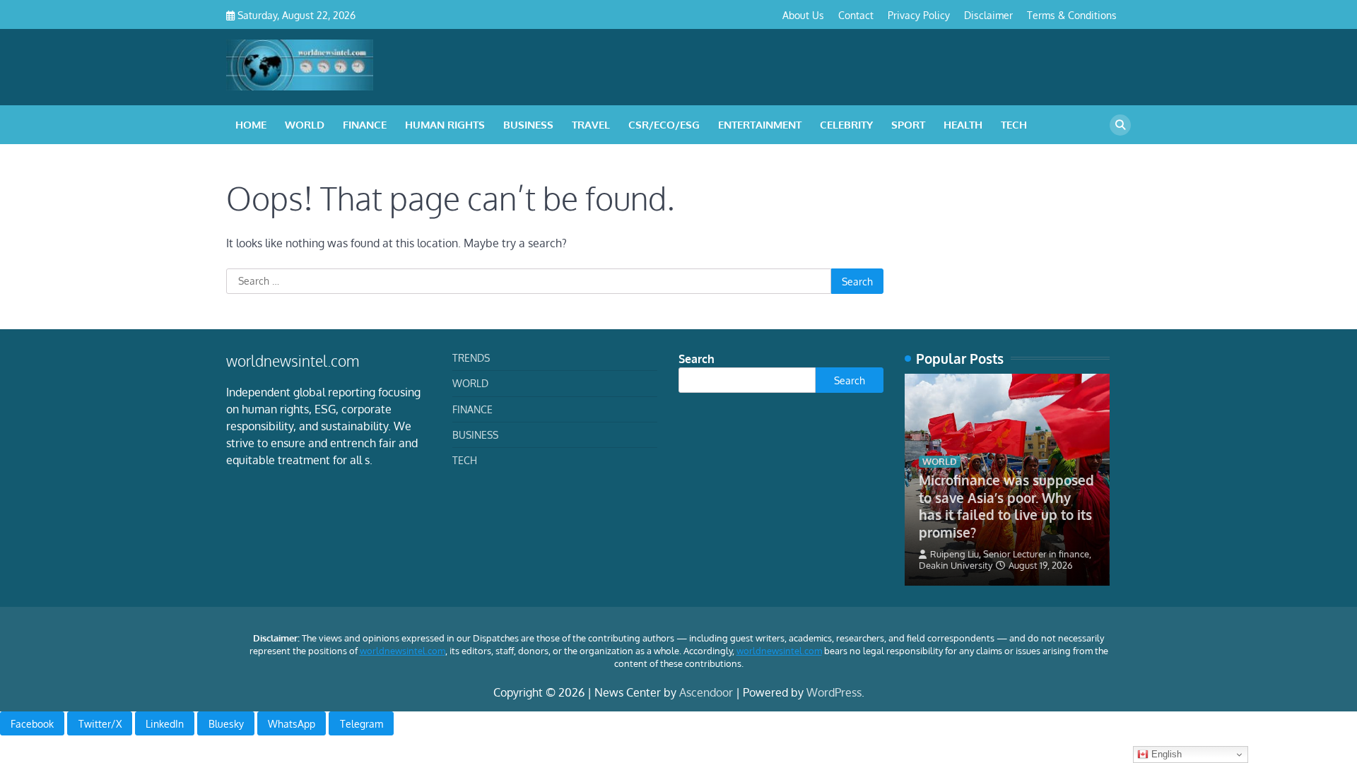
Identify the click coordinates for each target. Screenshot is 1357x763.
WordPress (834, 692)
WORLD (304, 124)
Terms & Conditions (1072, 14)
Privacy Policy (919, 14)
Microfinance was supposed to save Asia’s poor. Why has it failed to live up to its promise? (1006, 505)
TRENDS (471, 357)
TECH (1014, 124)
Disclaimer (988, 14)
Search (696, 359)
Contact (856, 14)
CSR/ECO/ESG (664, 124)
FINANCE (365, 124)
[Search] (1120, 125)
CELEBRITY (846, 124)
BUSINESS (528, 124)
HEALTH (963, 124)
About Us (803, 14)
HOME (250, 124)
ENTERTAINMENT (759, 124)
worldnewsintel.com (402, 650)
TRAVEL (591, 124)
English (1165, 754)
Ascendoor (706, 692)
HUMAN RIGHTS (445, 124)
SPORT (908, 124)
